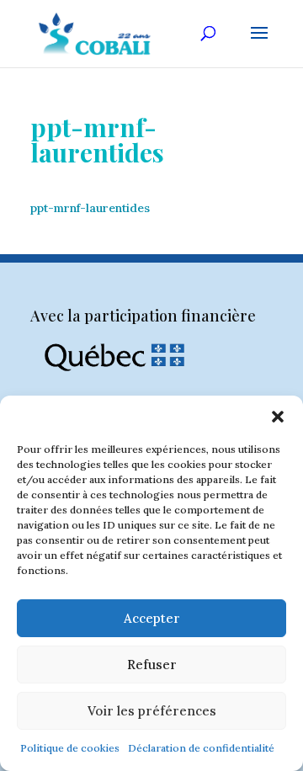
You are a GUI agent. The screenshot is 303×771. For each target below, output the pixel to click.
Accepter (152, 618)
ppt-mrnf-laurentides (90, 207)
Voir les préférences (152, 711)
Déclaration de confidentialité (201, 748)
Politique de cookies (70, 748)
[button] (277, 416)
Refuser (152, 665)
